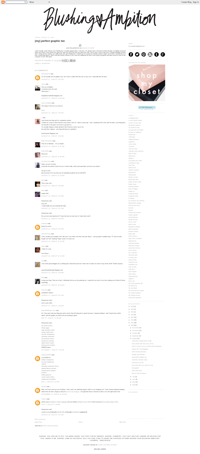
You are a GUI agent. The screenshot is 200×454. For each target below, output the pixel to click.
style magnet (132, 271)
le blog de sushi (133, 196)
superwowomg (133, 276)
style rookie (132, 274)
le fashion (131, 198)
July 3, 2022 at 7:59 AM (50, 404)
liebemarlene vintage (135, 203)
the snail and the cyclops (136, 290)
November (135, 330)
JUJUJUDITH (45, 74)
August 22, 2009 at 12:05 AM (53, 98)
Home (80, 422)
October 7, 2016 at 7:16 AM (52, 350)
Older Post (122, 422)
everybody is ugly (134, 163)
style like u (132, 269)
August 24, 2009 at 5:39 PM (52, 272)
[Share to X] (68, 60)
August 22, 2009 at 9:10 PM (52, 218)
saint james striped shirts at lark (142, 341)
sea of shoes (132, 250)
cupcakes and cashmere (136, 151)
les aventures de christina (136, 200)
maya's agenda (133, 215)
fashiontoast (132, 175)
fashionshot (132, 172)
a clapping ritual (133, 118)
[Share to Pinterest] (74, 60)
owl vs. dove (132, 222)
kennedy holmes (134, 186)
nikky (43, 190)
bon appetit (135, 368)
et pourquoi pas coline (135, 160)
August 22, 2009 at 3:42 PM (52, 196)
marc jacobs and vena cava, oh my (142, 343)
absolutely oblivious (134, 125)
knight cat (132, 191)
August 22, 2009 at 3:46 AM (52, 136)
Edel (42, 277)
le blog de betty (133, 193)
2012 (132, 317)
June (134, 379)
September (135, 336)
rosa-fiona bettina (134, 243)
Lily (42, 260)
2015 (132, 309)
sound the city (133, 262)
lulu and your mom (134, 205)
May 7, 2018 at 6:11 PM (50, 382)
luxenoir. (131, 208)
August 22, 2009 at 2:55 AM (52, 113)
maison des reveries (135, 212)
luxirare (131, 210)
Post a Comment (40, 419)
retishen (43, 399)
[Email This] (63, 60)
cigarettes (132, 142)
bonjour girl (132, 134)
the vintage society (134, 295)
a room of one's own (135, 123)
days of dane (132, 153)
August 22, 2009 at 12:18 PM (53, 175)
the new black (133, 288)
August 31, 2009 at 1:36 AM (52, 306)
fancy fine (132, 165)
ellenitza (131, 158)
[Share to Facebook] (71, 60)
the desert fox (133, 285)
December (135, 327)
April (133, 385)
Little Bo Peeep (46, 234)
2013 (132, 314)
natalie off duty (133, 219)
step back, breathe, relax (139, 360)
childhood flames (134, 139)
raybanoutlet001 (46, 355)
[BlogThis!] (65, 60)
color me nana (133, 149)
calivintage (132, 137)
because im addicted (135, 132)
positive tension (133, 231)
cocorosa (131, 146)
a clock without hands (135, 120)
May (133, 382)
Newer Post (38, 422)
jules (42, 180)
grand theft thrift (133, 179)
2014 (132, 312)
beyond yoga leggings (72, 391)
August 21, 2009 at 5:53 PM (52, 79)
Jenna (43, 84)
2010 (132, 322)
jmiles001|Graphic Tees (48, 310)
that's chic (132, 281)
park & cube (132, 224)
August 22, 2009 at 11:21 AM (52, 146)
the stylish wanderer (135, 293)
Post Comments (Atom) (50, 425)
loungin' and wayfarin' (138, 354)
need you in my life (137, 362)
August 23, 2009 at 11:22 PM (52, 241)
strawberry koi (133, 264)
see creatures (133, 252)
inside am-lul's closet (135, 182)
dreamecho (132, 156)
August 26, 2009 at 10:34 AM (53, 285)
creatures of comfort (88, 48)
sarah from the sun (134, 248)
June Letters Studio (107, 445)
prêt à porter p (133, 236)
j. (41, 117)
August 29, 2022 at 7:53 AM (52, 415)
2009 (132, 325)
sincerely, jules (133, 255)
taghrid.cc (132, 278)
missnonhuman (133, 217)
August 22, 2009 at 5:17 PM (52, 208)
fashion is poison (134, 170)
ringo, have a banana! (135, 238)
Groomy (43, 386)
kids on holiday (133, 189)
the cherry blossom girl (135, 283)
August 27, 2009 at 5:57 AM (52, 295)
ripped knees (132, 241)
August (134, 338)
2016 (132, 306)
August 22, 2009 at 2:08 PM (52, 186)
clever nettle (132, 144)
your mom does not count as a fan (142, 365)
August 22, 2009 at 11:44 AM (52, 156)
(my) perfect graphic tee (139, 357)
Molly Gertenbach (46, 141)
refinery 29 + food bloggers (140, 349)
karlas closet (132, 184)
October (135, 333)
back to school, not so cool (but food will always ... (147, 346)
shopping (46, 63)
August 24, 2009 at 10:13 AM (53, 256)
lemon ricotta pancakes (139, 351)
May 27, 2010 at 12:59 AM (51, 318)
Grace (43, 246)
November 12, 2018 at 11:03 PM (54, 394)
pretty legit (132, 234)
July (133, 376)
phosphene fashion (134, 227)
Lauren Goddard (46, 103)
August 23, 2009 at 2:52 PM (52, 229)
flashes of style (133, 177)
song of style (132, 260)
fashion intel (132, 167)
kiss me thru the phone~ (139, 373)
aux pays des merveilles (136, 130)
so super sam (133, 257)
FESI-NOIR (44, 151)
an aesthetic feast (134, 127)
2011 (132, 320)
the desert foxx (46, 161)
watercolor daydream (135, 297)
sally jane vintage (134, 245)
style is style (132, 267)
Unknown (44, 223)
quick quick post (137, 370)
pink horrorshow (133, 229)
